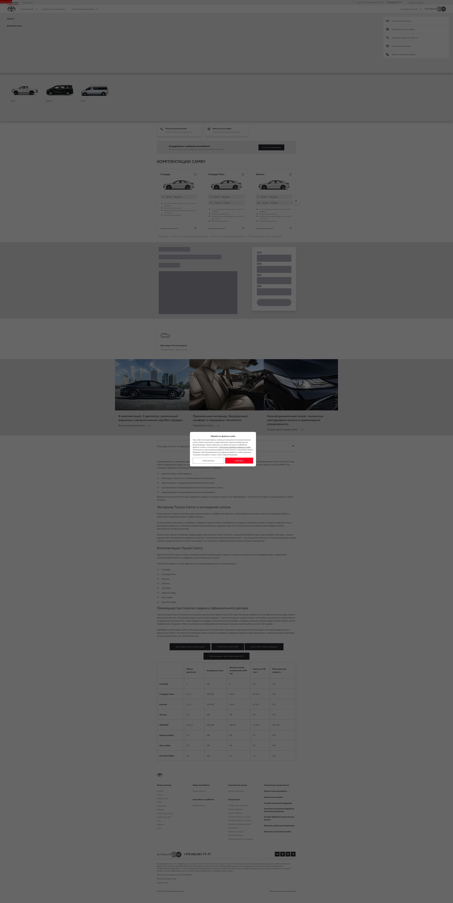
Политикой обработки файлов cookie (235, 447)
